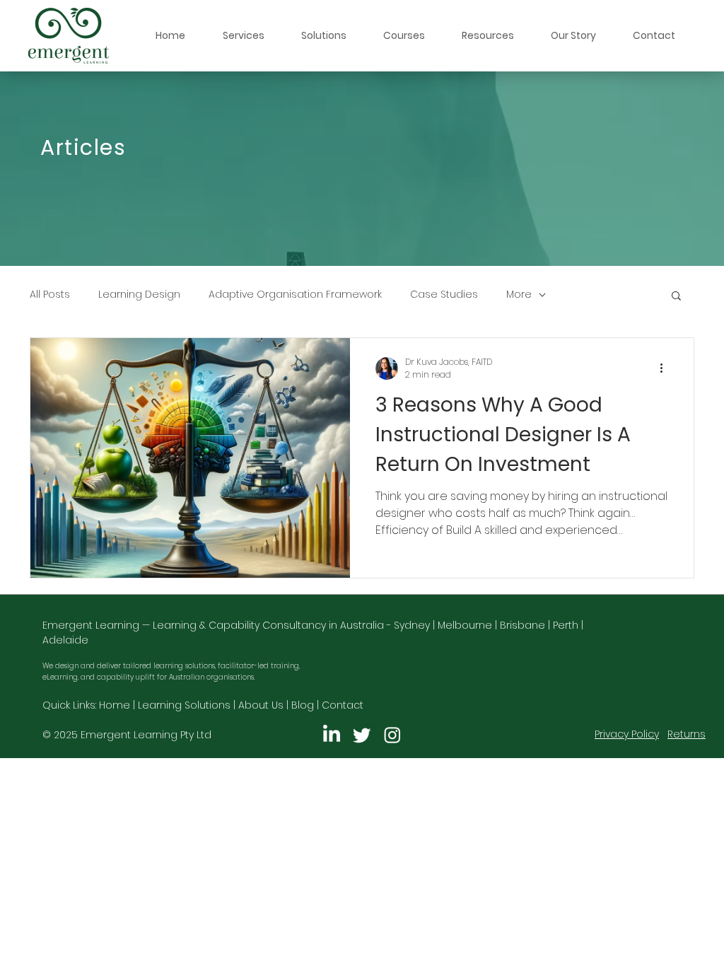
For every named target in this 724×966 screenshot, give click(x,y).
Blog (302, 705)
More (519, 294)
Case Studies (444, 294)
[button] (243, 35)
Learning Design (139, 294)
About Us (261, 705)
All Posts (50, 294)
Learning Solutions (184, 705)
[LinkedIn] (331, 734)
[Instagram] (392, 734)
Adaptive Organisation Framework (295, 294)
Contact (342, 705)
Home (114, 705)
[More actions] (666, 368)
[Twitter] (362, 734)
